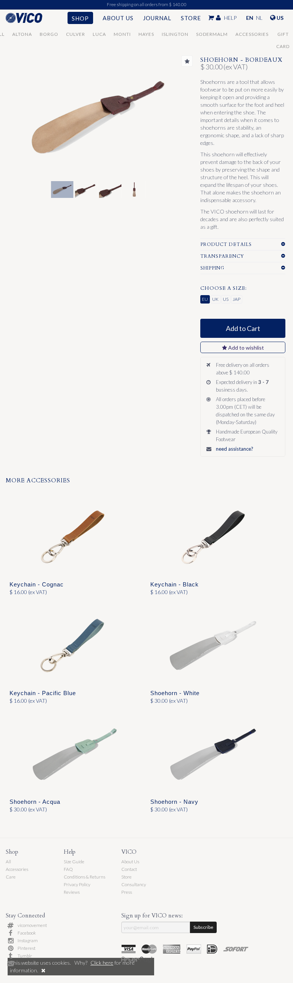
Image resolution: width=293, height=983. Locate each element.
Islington (175, 34)
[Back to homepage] (31, 18)
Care (11, 877)
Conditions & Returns (84, 877)
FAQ (68, 869)
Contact (129, 869)
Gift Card (283, 35)
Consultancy (133, 884)
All (8, 861)
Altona (22, 34)
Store (191, 17)
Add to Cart (243, 328)
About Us (118, 17)
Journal (157, 17)
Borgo (49, 34)
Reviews (72, 892)
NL (259, 17)
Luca (99, 34)
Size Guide (74, 861)
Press (126, 892)
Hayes (146, 34)
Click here (101, 962)
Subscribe (203, 927)
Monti (122, 34)
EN (249, 17)
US (226, 299)
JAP (236, 299)
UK (215, 299)
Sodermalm (212, 34)
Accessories (252, 34)
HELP (230, 17)
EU (205, 299)
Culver (75, 34)
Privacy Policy (77, 884)
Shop (80, 18)
